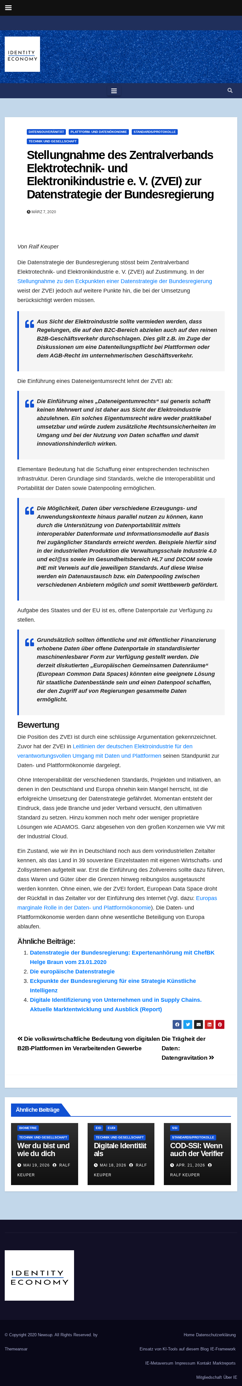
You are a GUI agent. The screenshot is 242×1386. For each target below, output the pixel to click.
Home (189, 1334)
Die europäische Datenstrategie (72, 971)
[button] (230, 90)
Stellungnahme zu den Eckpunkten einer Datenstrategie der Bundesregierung (114, 281)
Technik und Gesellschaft (53, 141)
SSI (174, 1128)
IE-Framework (223, 1349)
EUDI (111, 1128)
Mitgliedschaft (209, 1377)
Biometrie (28, 1128)
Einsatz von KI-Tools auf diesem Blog (174, 1349)
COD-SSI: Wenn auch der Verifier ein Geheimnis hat (196, 1157)
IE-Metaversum (159, 1363)
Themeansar (16, 1349)
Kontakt (204, 1363)
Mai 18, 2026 (113, 1165)
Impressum (185, 1363)
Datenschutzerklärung (216, 1334)
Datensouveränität (46, 132)
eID (98, 1128)
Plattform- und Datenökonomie (99, 132)
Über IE (230, 1377)
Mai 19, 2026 (36, 1165)
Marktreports (224, 1363)
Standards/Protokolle (155, 132)
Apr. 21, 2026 (190, 1165)
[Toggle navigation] (114, 91)
